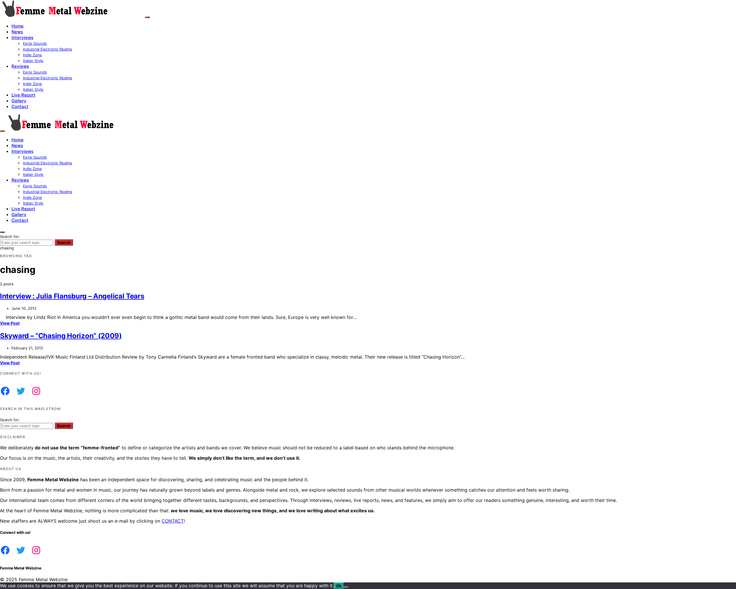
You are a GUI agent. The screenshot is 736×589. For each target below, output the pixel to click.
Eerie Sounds (35, 43)
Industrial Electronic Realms (47, 49)
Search (64, 242)
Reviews (20, 66)
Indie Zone (32, 55)
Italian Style (33, 60)
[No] (346, 587)
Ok (339, 585)
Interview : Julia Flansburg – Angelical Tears (72, 296)
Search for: (10, 236)
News (17, 31)
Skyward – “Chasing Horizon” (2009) (61, 336)
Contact (20, 106)
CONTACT (173, 521)
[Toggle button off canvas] (147, 17)
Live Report (23, 95)
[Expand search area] (2, 131)
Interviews (22, 37)
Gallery (19, 100)
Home (18, 26)
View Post (10, 323)
